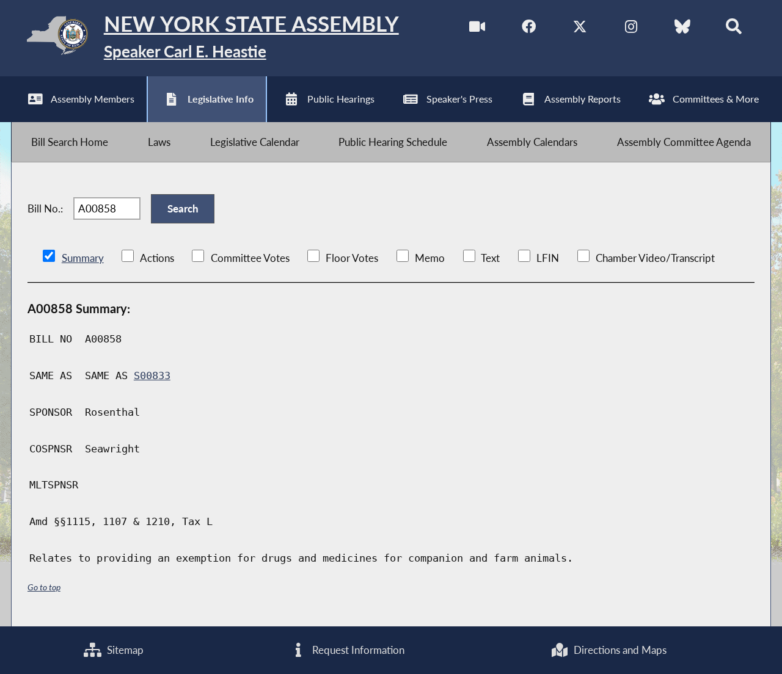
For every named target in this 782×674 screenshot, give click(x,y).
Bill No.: (45, 208)
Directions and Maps (619, 649)
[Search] (733, 29)
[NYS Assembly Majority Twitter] (580, 29)
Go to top (43, 587)
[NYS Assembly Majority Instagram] (631, 29)
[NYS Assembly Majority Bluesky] (682, 29)
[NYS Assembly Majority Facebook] (529, 29)
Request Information (357, 649)
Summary (83, 258)
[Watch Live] (477, 29)
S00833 (152, 375)
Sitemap (124, 649)
